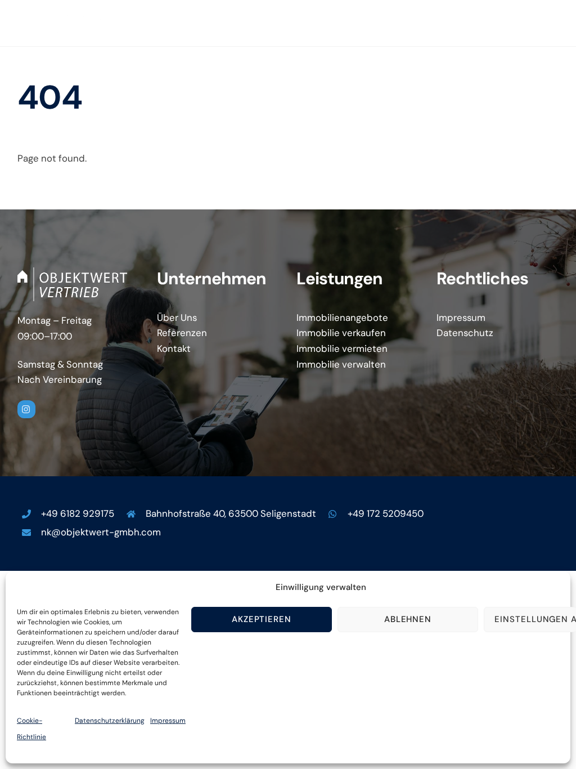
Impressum (168, 720)
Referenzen (182, 333)
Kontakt (174, 348)
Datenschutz (464, 333)
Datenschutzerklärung (110, 720)
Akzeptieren (262, 619)
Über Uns (177, 317)
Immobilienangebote (342, 317)
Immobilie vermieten (342, 348)
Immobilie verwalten (341, 364)
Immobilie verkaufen (341, 333)
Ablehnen (408, 619)
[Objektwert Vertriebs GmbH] (63, 32)
